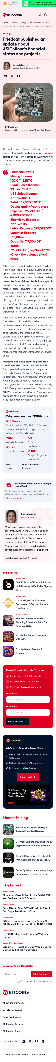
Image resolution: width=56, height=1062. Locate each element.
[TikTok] (43, 1041)
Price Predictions (12, 1017)
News (14, 22)
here (13, 259)
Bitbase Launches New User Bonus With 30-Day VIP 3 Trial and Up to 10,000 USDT (27, 923)
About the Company (13, 1002)
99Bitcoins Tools (11, 1031)
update (48, 153)
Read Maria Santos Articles (21, 558)
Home (5, 22)
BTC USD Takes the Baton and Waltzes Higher (25, 936)
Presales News (8, 891)
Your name (11, 693)
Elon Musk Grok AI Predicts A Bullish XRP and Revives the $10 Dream (27, 897)
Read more (46, 130)
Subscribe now (12, 498)
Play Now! (26, 777)
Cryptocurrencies (12, 1009)
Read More (42, 549)
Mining (23, 22)
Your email (11, 706)
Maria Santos (22, 65)
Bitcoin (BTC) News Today (13, 943)
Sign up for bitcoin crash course (37, 981)
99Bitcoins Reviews (13, 1024)
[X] (30, 1041)
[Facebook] (36, 1041)
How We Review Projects (30, 466)
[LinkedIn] (23, 1041)
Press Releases (8, 917)
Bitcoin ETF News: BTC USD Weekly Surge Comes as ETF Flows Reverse (27, 948)
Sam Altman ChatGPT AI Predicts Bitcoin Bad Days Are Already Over (27, 910)
